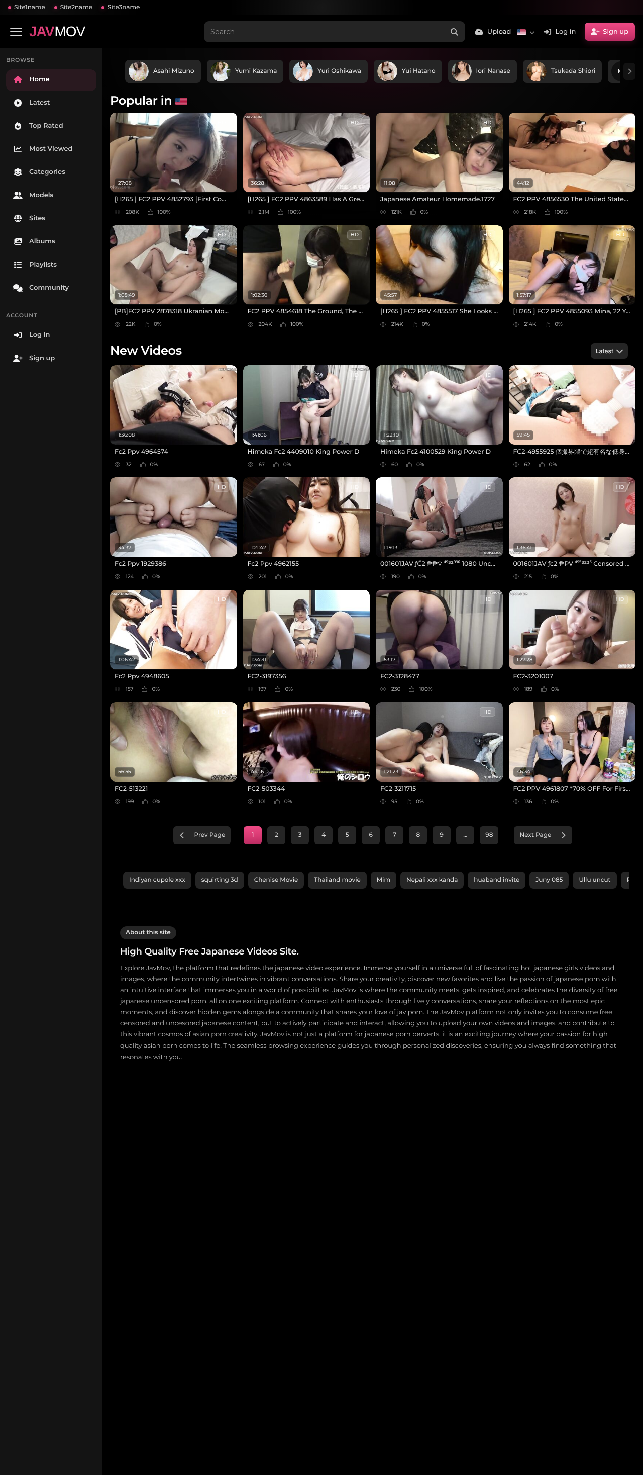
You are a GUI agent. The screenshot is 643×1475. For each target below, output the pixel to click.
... (465, 835)
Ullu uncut (594, 880)
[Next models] (629, 71)
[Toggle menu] (16, 32)
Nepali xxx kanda (432, 880)
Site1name (29, 7)
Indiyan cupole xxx (157, 880)
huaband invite (496, 880)
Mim (383, 880)
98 (489, 835)
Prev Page (210, 835)
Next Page (535, 835)
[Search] (454, 31)
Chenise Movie (276, 880)
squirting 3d (219, 880)
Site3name (124, 7)
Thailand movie (337, 880)
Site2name (76, 7)
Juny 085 (549, 880)
